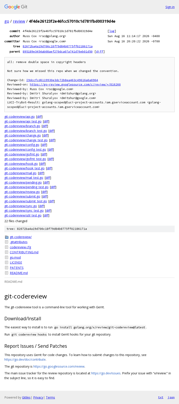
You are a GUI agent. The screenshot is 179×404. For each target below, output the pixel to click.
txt (160, 397)
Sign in (170, 7)
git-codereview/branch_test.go (25, 131)
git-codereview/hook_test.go (24, 168)
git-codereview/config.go (21, 145)
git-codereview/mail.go (20, 173)
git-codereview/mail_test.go (23, 178)
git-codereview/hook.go (21, 164)
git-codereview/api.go (19, 116)
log (111, 31)
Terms (50, 397)
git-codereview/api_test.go (22, 121)
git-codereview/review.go (22, 192)
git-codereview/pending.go (23, 182)
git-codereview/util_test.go (22, 215)
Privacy (38, 397)
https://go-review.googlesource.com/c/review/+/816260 (75, 84)
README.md (19, 273)
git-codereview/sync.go (20, 206)
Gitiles (26, 397)
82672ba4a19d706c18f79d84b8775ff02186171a (58, 46)
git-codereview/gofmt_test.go (25, 159)
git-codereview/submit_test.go (25, 201)
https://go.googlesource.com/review (58, 366)
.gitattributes (19, 242)
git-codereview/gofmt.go (21, 154)
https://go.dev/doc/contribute (25, 359)
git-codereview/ (21, 237)
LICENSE (16, 262)
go (6, 21)
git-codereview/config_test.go (25, 149)
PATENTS (17, 268)
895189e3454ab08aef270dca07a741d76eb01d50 (58, 51)
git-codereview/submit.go (22, 196)
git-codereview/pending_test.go (26, 187)
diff (99, 51)
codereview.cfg (20, 247)
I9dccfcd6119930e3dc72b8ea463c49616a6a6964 (62, 80)
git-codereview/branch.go (22, 126)
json (171, 397)
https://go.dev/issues (105, 373)
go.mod (15, 257)
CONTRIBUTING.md (24, 252)
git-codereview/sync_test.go (24, 210)
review (19, 21)
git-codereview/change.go (22, 135)
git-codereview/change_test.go (26, 140)
